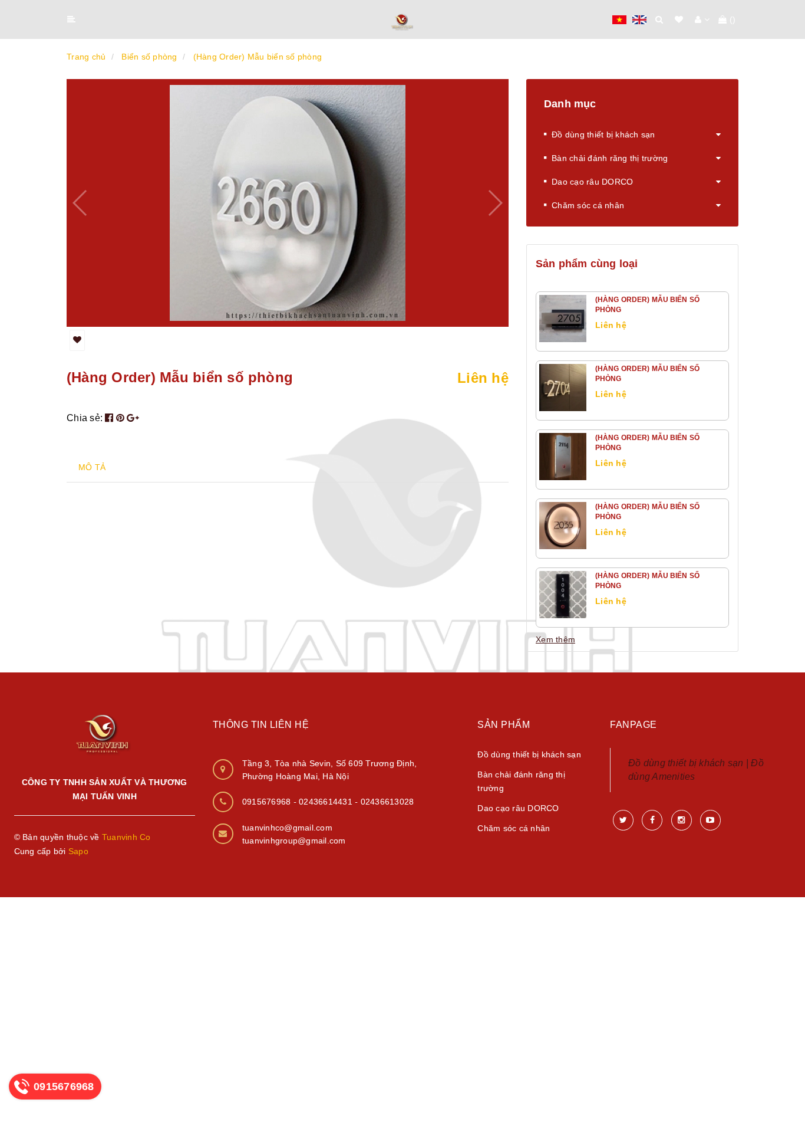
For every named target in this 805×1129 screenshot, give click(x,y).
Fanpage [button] (633, 725)
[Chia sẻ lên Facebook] (110, 418)
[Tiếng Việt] (619, 19)
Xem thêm (555, 639)
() (733, 19)
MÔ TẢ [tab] (91, 467)
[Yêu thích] (77, 340)
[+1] (133, 418)
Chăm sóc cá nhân (588, 205)
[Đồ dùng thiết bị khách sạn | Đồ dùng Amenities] (402, 20)
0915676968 (267, 801)
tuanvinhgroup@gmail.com (294, 840)
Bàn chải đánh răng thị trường (610, 158)
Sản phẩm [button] (503, 725)
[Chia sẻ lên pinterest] (121, 418)
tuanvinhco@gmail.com (287, 827)
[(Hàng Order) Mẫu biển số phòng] (562, 318)
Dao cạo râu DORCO (592, 181)
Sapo (78, 851)
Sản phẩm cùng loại (587, 264)
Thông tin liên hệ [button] (261, 725)
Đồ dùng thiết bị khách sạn (603, 134)
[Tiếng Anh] (639, 19)
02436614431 (327, 801)
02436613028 (387, 801)
